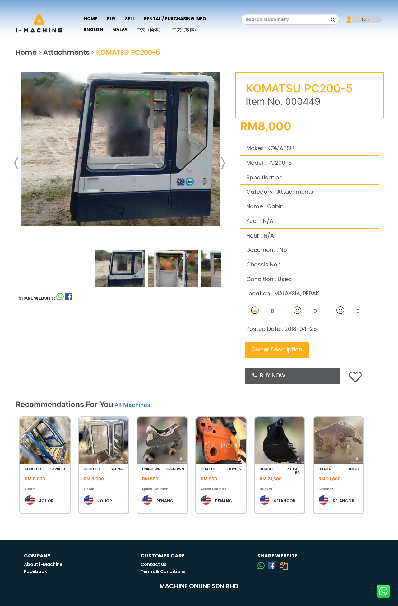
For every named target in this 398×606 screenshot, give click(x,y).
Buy (111, 19)
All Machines (132, 405)
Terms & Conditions (163, 571)
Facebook (35, 571)
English (93, 29)
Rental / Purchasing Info (175, 19)
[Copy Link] (283, 565)
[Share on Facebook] (271, 565)
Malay (119, 29)
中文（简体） (150, 29)
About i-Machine (43, 564)
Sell (130, 19)
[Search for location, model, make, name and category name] (333, 19)
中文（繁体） (185, 29)
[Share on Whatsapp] (60, 298)
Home (90, 19)
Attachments (66, 52)
